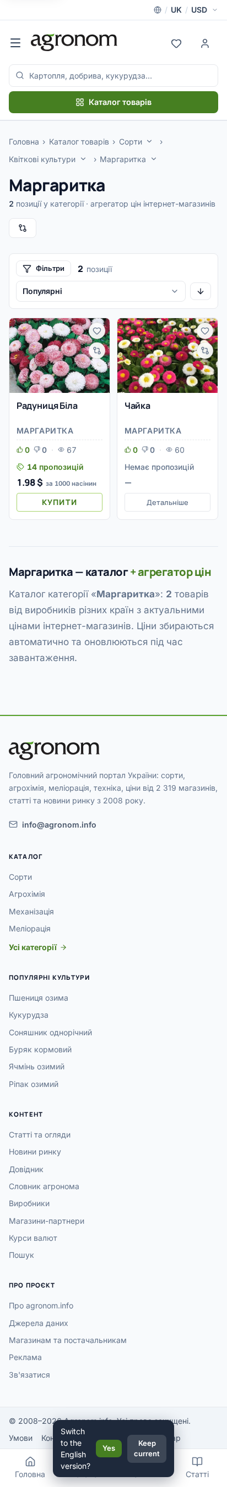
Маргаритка (123, 159)
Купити (59, 502)
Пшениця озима (38, 997)
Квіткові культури (42, 159)
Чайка (137, 406)
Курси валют (33, 1237)
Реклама (25, 1357)
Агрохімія (27, 893)
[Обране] (176, 42)
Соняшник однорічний (50, 1032)
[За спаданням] (200, 291)
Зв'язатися (29, 1374)
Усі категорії (33, 947)
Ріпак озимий (33, 1084)
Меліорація (30, 928)
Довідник (26, 1169)
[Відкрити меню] (15, 42)
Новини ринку (35, 1151)
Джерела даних (38, 1323)
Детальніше (167, 502)
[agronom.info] (74, 42)
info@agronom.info (59, 824)
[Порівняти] (97, 350)
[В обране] (97, 331)
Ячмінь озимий (36, 1066)
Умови (21, 1437)
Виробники (29, 1203)
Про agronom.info (41, 1305)
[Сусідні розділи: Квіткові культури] (83, 159)
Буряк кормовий (40, 1049)
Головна (24, 141)
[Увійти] (205, 42)
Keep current (147, 1448)
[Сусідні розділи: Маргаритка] (154, 159)
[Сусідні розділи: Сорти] (149, 141)
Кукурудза (28, 1014)
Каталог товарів (120, 102)
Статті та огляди (40, 1134)
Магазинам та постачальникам (68, 1340)
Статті (197, 1474)
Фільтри (50, 268)
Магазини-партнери (46, 1220)
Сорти (130, 141)
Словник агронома (44, 1186)
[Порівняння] (22, 228)
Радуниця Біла (47, 406)
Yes (108, 1448)
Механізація (31, 911)
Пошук (21, 1254)
